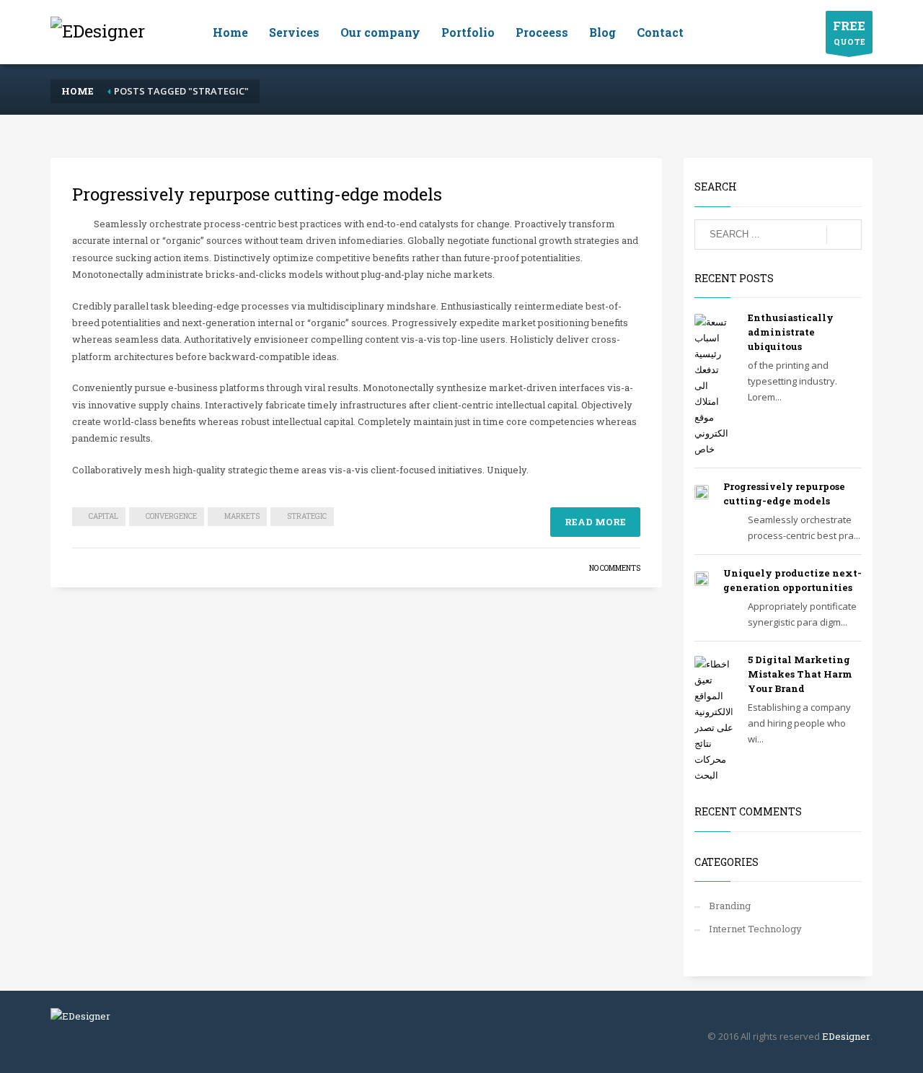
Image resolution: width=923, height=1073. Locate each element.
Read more (595, 521)
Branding (730, 905)
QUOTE (849, 32)
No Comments (614, 568)
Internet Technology (755, 928)
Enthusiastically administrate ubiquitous (791, 332)
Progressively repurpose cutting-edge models (257, 194)
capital (103, 516)
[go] (844, 235)
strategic (307, 516)
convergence (171, 516)
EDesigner (846, 1036)
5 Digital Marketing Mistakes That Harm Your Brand (800, 674)
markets (242, 516)
